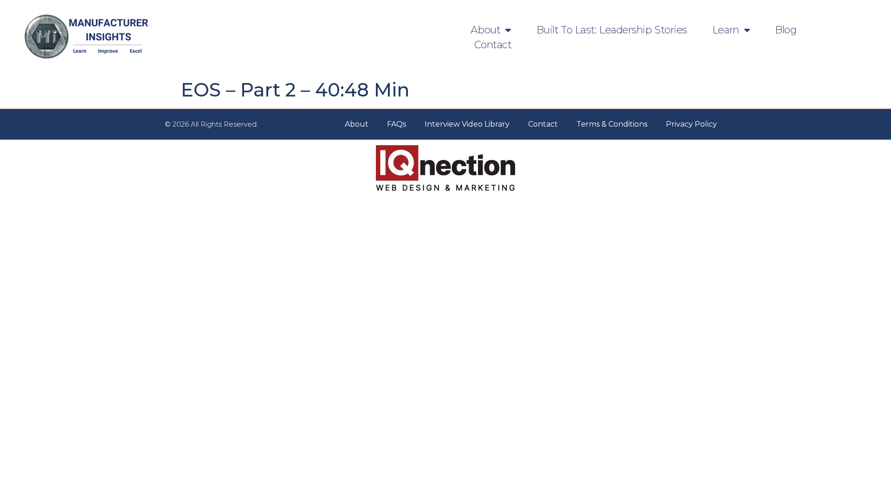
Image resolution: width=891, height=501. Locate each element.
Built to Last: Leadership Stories (611, 30)
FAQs (396, 124)
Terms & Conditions (611, 124)
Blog (785, 30)
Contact (492, 45)
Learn (725, 30)
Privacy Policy (691, 124)
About (485, 30)
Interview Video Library (467, 124)
